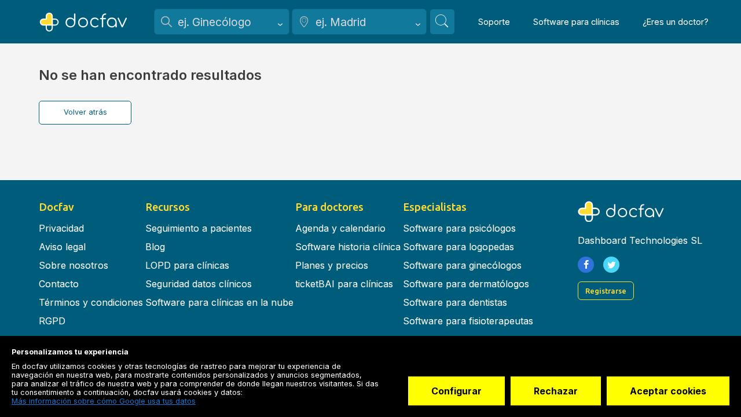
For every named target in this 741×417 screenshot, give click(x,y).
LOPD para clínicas (187, 265)
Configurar (456, 391)
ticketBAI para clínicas (344, 284)
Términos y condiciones (91, 302)
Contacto (59, 284)
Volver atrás (85, 112)
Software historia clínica (348, 247)
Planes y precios (331, 265)
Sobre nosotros (73, 265)
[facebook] (586, 265)
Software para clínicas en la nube (219, 302)
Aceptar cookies (668, 391)
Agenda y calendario (340, 228)
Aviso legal (62, 247)
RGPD (52, 321)
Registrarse (605, 291)
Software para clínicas (576, 22)
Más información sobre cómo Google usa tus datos (104, 401)
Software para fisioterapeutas (468, 321)
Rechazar (556, 391)
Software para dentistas (455, 302)
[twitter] (611, 265)
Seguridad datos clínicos (198, 284)
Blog (155, 247)
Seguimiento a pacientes (198, 228)
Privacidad (61, 228)
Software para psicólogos (459, 228)
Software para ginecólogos (462, 265)
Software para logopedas (458, 247)
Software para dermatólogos (466, 284)
